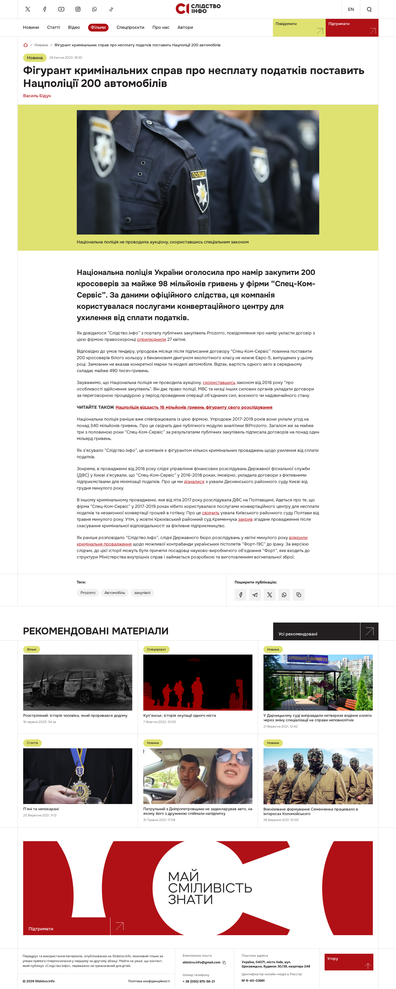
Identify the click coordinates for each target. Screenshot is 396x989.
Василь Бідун (37, 96)
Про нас (160, 27)
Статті (53, 27)
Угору (332, 958)
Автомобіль (115, 592)
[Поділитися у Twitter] (270, 595)
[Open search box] (369, 9)
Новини (31, 27)
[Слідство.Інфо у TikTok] (111, 9)
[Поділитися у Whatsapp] (284, 595)
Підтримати (338, 23)
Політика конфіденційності (149, 981)
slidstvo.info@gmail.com (201, 962)
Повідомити (286, 23)
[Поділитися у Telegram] (255, 595)
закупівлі (142, 592)
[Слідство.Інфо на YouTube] (61, 9)
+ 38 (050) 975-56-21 (199, 981)
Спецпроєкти (130, 27)
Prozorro (88, 592)
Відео (74, 27)
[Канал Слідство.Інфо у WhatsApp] (94, 9)
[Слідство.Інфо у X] (28, 9)
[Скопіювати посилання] (299, 595)
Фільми (98, 27)
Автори (185, 27)
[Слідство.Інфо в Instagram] (78, 9)
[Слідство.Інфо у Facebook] (44, 9)
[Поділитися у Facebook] (240, 595)
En (351, 9)
